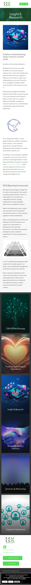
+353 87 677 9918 (8, 550)
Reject (11, 581)
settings (23, 578)
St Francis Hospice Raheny (14, 164)
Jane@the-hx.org (8, 552)
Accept (4, 581)
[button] (23, 4)
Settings (17, 581)
